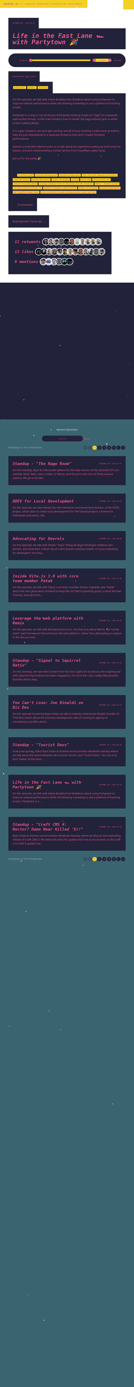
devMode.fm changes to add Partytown (60, 188)
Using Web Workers (21, 180)
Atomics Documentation (109, 188)
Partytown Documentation (46, 175)
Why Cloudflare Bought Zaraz (26, 192)
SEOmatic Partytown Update (25, 184)
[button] (16, 60)
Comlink (75, 180)
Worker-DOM (85, 180)
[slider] (60, 60)
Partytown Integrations (70, 175)
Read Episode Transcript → (29, 221)
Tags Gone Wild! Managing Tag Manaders (100, 175)
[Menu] (128, 4)
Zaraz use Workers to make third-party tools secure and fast (68, 192)
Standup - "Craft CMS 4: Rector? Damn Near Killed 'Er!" (48, 826)
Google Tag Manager (60, 180)
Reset (87, 438)
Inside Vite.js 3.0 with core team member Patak (46, 578)
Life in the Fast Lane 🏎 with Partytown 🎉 (58, 39)
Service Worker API (101, 180)
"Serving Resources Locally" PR (27, 188)
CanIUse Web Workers (41, 180)
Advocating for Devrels (38, 538)
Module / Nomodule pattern (107, 184)
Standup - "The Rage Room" (42, 463)
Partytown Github (25, 175)
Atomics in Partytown (88, 188)
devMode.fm (11, 3)
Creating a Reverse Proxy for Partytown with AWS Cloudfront (66, 184)
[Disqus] (67, 317)
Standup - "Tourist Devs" (41, 745)
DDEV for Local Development (43, 501)
